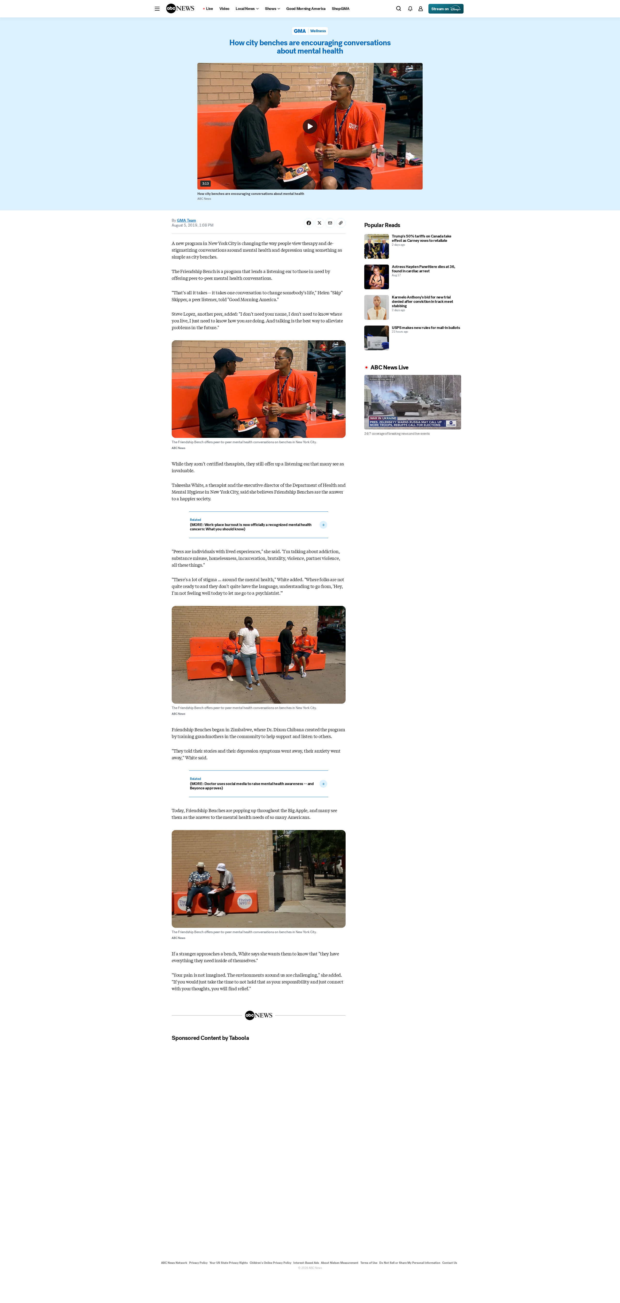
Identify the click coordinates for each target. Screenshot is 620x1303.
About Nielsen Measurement (339, 1263)
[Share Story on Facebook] (309, 223)
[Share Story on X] (319, 223)
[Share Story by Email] (330, 223)
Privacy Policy (198, 1263)
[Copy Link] (341, 223)
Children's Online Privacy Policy (270, 1263)
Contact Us (449, 1263)
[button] (157, 9)
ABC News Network (174, 1263)
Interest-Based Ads (306, 1263)
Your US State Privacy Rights (228, 1263)
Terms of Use (368, 1263)
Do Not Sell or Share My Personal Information (409, 1263)
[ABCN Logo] (180, 8)
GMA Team (186, 220)
